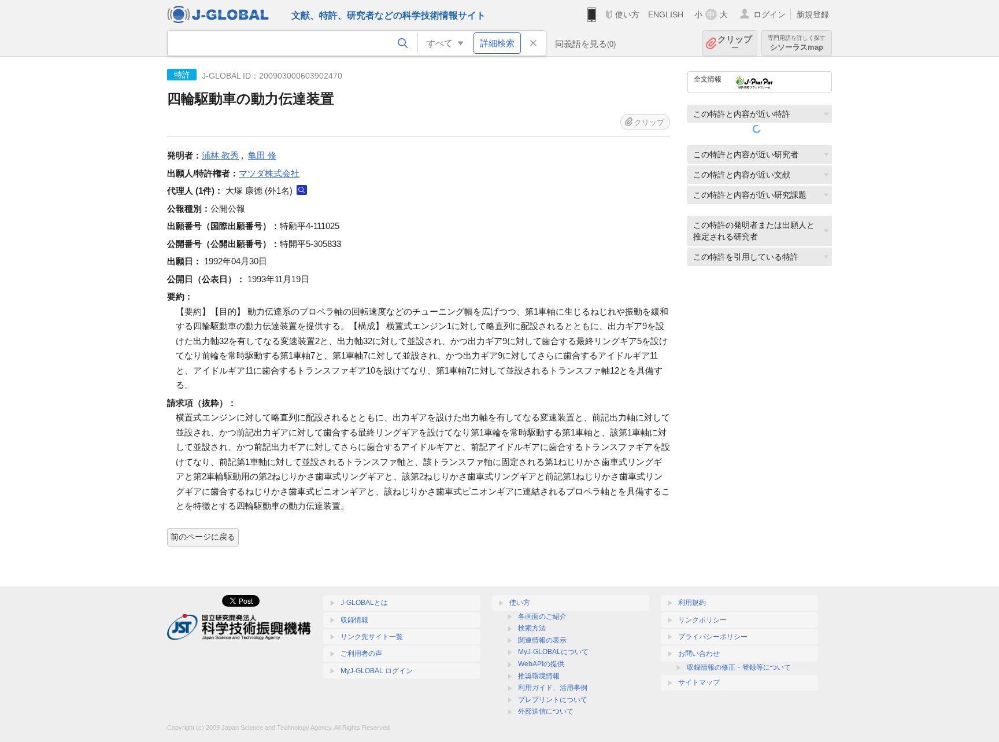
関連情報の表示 (542, 640)
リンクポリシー (702, 620)
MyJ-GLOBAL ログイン (377, 671)
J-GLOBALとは (364, 603)
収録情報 (354, 620)
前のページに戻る (203, 536)
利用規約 (692, 603)
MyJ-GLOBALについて (553, 652)
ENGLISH (665, 14)
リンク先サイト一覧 (372, 637)
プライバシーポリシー (713, 637)
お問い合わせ (699, 653)
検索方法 (532, 628)
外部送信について (546, 711)
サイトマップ (699, 682)
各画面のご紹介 (542, 616)
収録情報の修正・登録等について (739, 667)
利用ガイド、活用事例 (552, 688)
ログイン (769, 14)
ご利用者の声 (361, 653)
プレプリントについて (552, 700)
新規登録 (813, 14)
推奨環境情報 (539, 676)
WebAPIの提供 (541, 664)
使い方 (627, 14)
